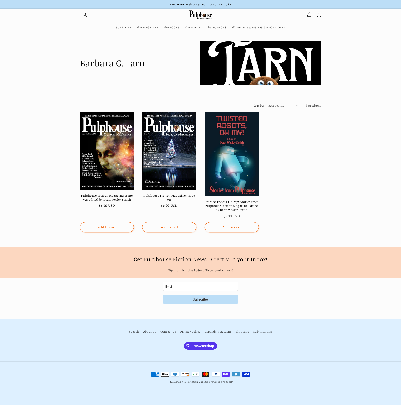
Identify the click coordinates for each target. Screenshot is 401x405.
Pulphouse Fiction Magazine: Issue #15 (169, 197)
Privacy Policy (190, 331)
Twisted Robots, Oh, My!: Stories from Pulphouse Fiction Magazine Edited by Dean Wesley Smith (232, 206)
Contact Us (168, 331)
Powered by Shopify (222, 381)
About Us (149, 331)
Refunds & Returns (218, 331)
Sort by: (259, 105)
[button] (85, 14)
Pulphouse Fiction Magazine (193, 381)
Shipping (242, 331)
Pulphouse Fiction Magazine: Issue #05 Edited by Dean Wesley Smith (107, 197)
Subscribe (200, 299)
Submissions (262, 331)
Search (134, 331)
